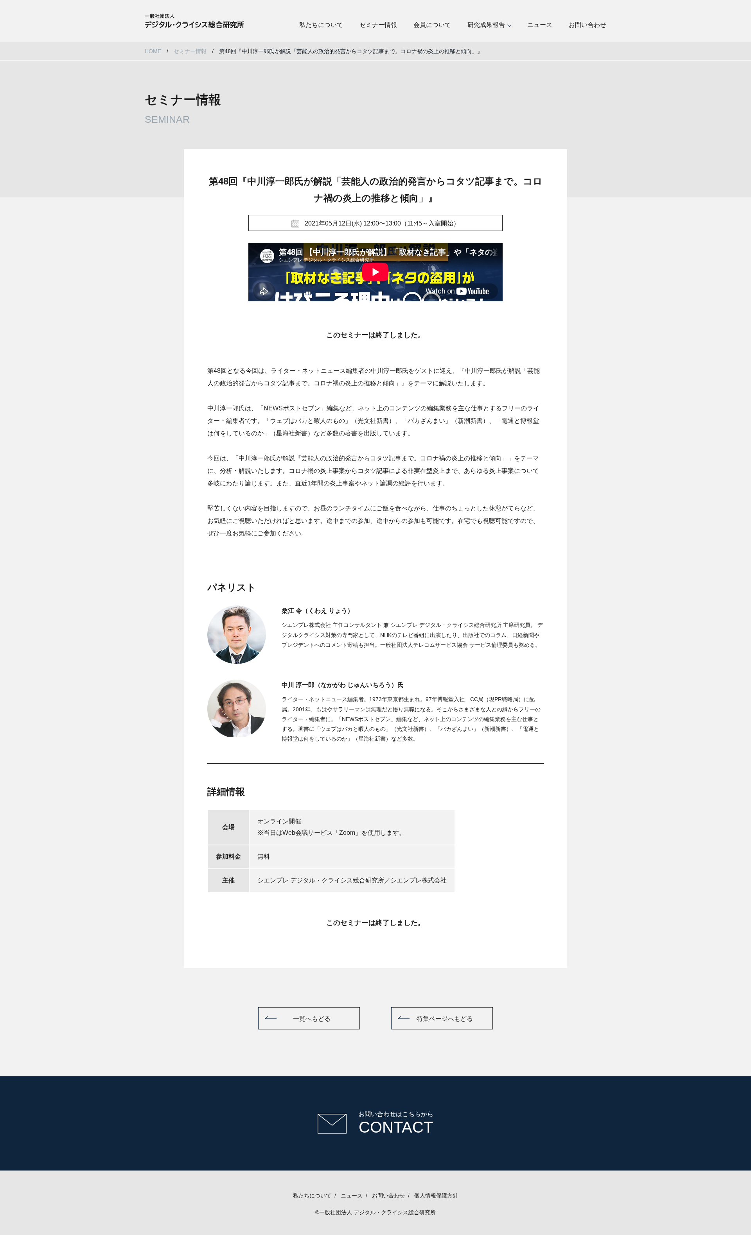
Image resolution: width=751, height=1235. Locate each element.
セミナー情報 (378, 24)
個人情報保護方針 (436, 1195)
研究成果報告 (486, 24)
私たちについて (321, 24)
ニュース (539, 24)
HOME (153, 51)
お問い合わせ (587, 24)
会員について (432, 24)
